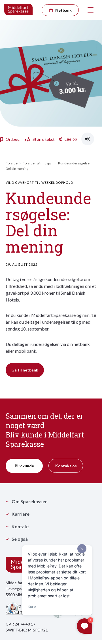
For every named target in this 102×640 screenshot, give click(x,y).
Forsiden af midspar (38, 163)
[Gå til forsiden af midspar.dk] (18, 10)
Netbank (63, 10)
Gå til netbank (24, 370)
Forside (12, 163)
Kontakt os (66, 465)
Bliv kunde (24, 465)
